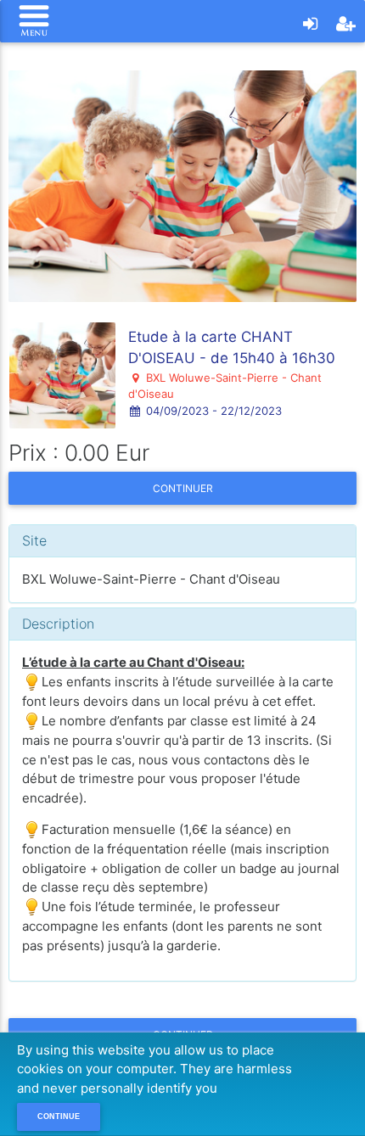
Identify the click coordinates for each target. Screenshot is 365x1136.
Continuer (183, 488)
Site (34, 540)
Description (58, 623)
